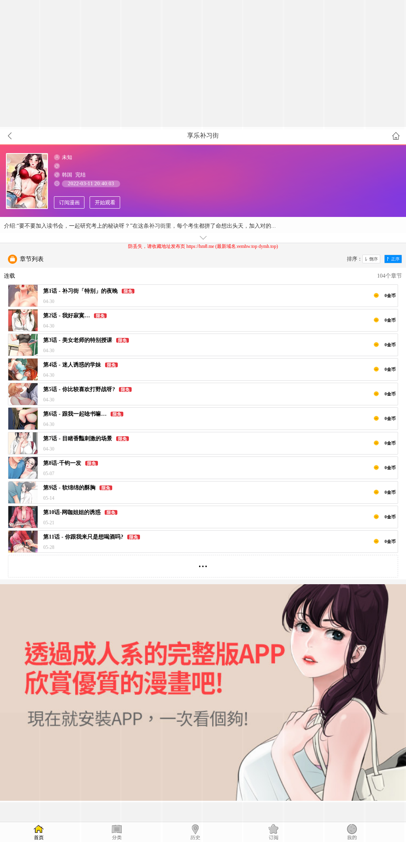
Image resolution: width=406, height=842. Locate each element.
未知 (67, 157)
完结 (80, 175)
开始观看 (105, 202)
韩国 (67, 175)
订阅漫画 (69, 202)
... (203, 563)
